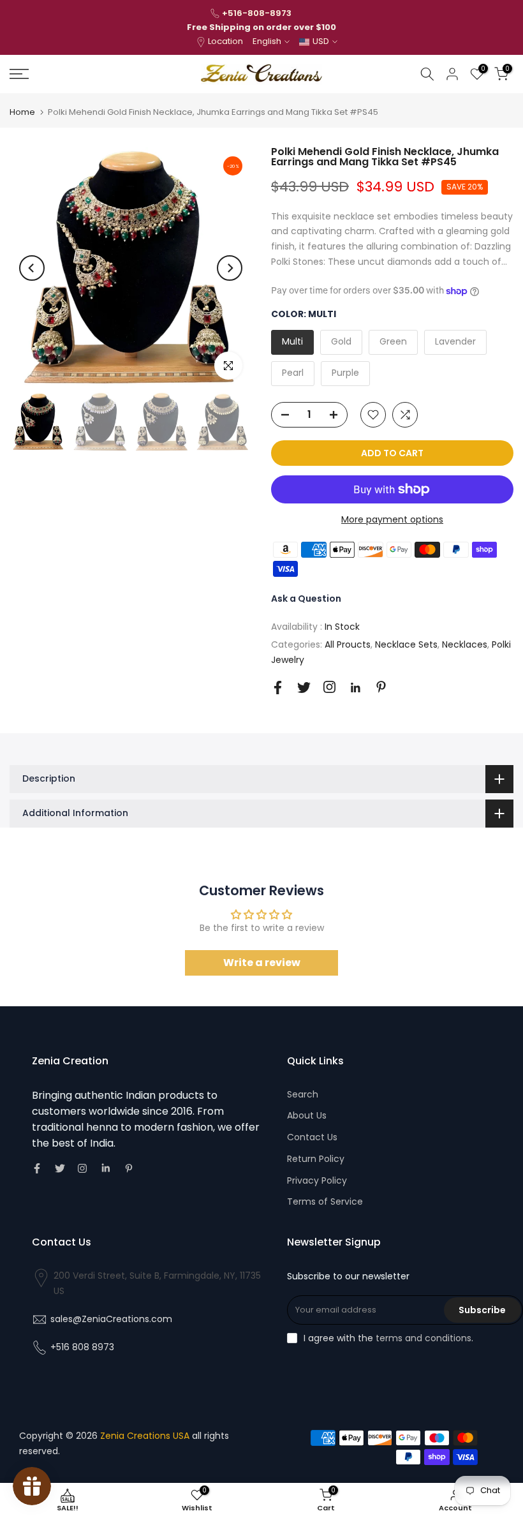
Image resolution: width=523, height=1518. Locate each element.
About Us (307, 1115)
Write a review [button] (261, 962)
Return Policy (315, 1158)
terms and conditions (423, 1338)
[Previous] (32, 268)
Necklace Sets (406, 644)
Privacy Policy (317, 1180)
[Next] (229, 268)
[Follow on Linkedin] (355, 688)
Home (22, 112)
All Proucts (348, 644)
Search (302, 1094)
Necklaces (464, 644)
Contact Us (312, 1137)
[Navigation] (87, 74)
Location (225, 41)
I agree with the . (388, 1338)
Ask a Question (306, 598)
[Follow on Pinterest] (381, 687)
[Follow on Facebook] (277, 687)
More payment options (392, 519)
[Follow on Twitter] (304, 687)
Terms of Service (325, 1201)
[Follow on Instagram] (329, 687)
